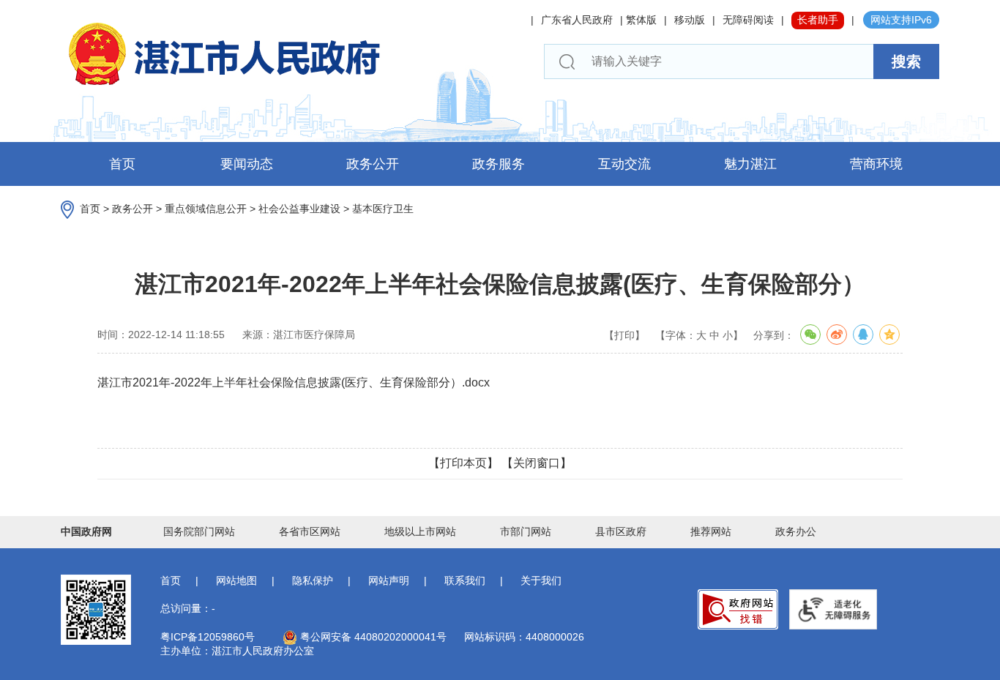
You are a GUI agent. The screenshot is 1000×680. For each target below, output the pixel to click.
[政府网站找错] (738, 609)
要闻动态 (246, 164)
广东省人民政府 (577, 20)
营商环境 (876, 164)
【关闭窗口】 (536, 463)
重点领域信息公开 (206, 208)
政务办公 (795, 531)
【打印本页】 (463, 463)
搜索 (906, 61)
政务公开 (372, 164)
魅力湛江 (750, 164)
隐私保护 (312, 580)
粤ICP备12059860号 (207, 637)
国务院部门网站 (199, 531)
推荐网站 (710, 531)
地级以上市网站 (420, 531)
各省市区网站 (309, 531)
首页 (122, 164)
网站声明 (388, 580)
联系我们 (464, 580)
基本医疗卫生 (383, 208)
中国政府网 (86, 531)
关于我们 (540, 580)
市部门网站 (525, 531)
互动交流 (624, 164)
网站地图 (236, 580)
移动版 (689, 20)
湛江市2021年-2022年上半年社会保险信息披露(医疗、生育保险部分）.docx (293, 382)
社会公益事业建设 (299, 208)
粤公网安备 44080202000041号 (372, 637)
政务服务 (498, 164)
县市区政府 (620, 531)
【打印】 (624, 335)
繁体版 (641, 20)
